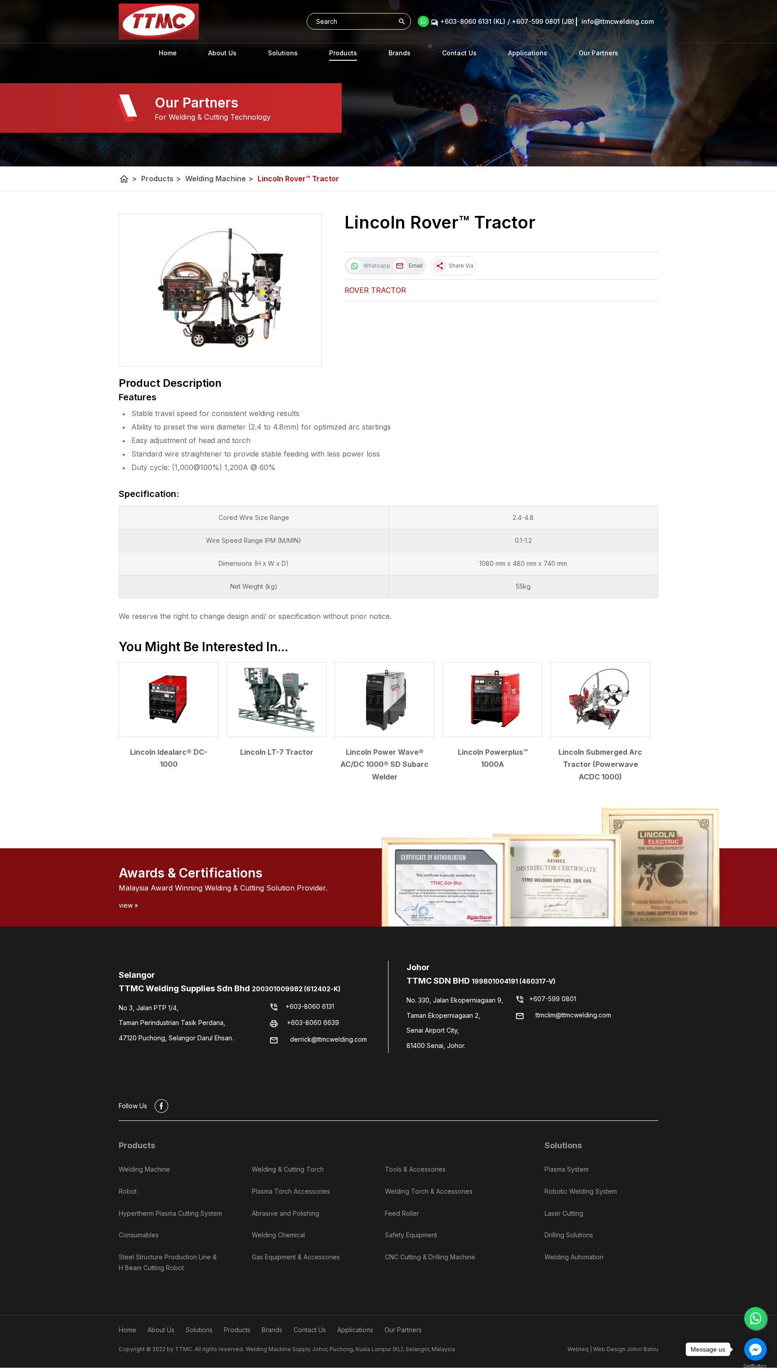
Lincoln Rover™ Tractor (298, 178)
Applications (527, 53)
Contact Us (459, 53)
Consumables (139, 1235)
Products (343, 53)
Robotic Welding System (581, 1191)
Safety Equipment (411, 1235)
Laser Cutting (564, 1213)
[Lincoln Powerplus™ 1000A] (492, 700)
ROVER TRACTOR (375, 290)
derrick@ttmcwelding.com (328, 1039)
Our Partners (598, 53)
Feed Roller (402, 1213)
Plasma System (567, 1169)
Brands (399, 53)
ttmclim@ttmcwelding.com (573, 1015)
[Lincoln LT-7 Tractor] (276, 700)
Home (168, 53)
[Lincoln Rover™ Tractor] (220, 290)
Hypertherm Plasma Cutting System (170, 1213)
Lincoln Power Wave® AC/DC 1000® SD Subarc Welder (384, 764)
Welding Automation (574, 1257)
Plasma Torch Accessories (291, 1191)
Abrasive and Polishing (285, 1213)
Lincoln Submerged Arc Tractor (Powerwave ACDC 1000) (600, 764)
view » (128, 905)
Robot (128, 1191)
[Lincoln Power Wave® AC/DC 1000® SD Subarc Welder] (384, 700)
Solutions (563, 1145)
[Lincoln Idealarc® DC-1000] (168, 700)
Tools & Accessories (415, 1169)
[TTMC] (159, 22)
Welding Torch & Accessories (429, 1191)
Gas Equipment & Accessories (296, 1257)
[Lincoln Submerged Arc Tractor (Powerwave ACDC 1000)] (600, 700)
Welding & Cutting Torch (288, 1169)
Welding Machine (219, 178)
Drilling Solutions (569, 1235)
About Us (222, 53)
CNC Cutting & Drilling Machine (430, 1257)
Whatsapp (375, 265)
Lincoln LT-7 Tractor (276, 752)
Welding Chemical (278, 1235)
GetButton (755, 1366)
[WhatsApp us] (755, 1318)
